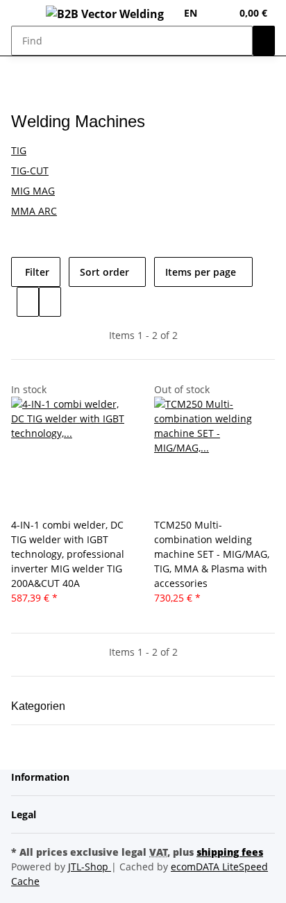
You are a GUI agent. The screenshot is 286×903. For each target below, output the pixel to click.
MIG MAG (33, 190)
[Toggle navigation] (28, 16)
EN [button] (192, 12)
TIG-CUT (30, 170)
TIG (18, 150)
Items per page (200, 272)
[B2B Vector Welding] (105, 13)
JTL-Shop (89, 866)
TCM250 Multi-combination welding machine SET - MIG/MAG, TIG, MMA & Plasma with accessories (211, 554)
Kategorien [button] (39, 706)
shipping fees (229, 852)
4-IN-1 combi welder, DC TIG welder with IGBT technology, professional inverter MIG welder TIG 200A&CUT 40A (67, 554)
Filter (35, 272)
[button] (220, 13)
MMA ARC (34, 210)
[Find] (264, 41)
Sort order (104, 272)
